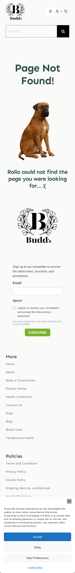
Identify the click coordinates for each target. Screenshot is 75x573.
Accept (37, 536)
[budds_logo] (15, 4)
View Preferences (37, 558)
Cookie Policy (35, 567)
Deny (37, 547)
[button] (69, 501)
